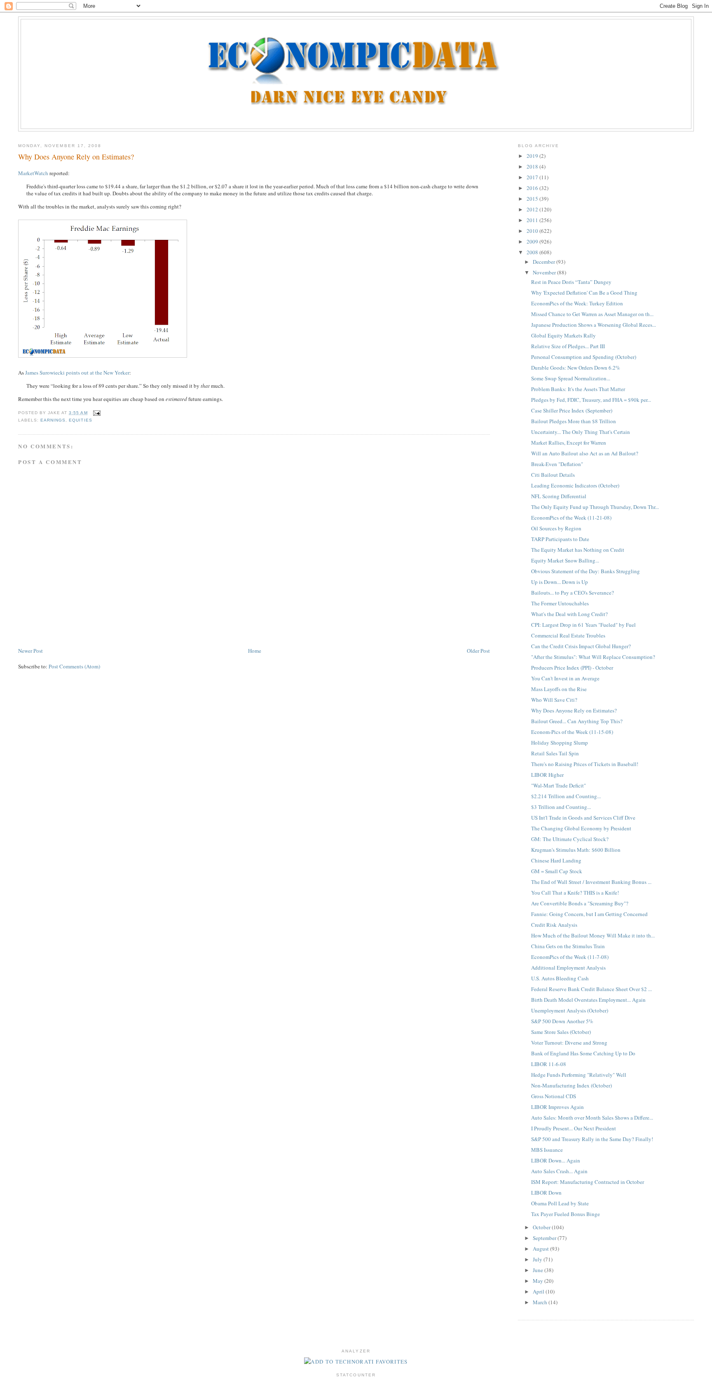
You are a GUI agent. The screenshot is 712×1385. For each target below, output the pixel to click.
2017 (533, 177)
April (539, 1291)
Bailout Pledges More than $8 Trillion (573, 421)
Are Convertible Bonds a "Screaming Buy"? (579, 903)
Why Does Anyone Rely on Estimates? (76, 157)
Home (254, 650)
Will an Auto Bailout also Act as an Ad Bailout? (584, 453)
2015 (533, 198)
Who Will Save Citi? (554, 699)
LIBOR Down (546, 1192)
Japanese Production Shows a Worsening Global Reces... (593, 324)
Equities (80, 420)
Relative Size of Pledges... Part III (568, 346)
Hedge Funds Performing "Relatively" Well (578, 1074)
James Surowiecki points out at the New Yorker (77, 372)
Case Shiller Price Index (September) (571, 410)
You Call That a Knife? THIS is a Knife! (575, 892)
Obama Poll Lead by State (560, 1203)
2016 (533, 188)
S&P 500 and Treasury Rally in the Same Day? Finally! (592, 1139)
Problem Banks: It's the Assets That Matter (578, 389)
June (538, 1270)
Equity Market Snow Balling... (565, 560)
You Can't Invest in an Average (565, 678)
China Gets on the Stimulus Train (568, 946)
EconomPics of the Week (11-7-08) (570, 957)
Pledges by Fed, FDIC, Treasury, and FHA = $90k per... (591, 399)
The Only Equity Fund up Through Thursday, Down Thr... (595, 507)
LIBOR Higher (547, 774)
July (538, 1259)
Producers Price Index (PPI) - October (572, 667)
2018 (533, 166)
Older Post (478, 650)
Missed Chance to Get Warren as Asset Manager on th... (592, 314)
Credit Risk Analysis (554, 924)
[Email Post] (95, 412)
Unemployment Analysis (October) (569, 1010)
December (544, 261)
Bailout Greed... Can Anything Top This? (577, 721)
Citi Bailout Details (553, 474)
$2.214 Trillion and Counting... (566, 796)
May (538, 1280)
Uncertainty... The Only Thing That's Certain (580, 432)
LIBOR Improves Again (557, 1107)
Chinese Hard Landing (556, 860)
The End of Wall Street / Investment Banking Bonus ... (591, 882)
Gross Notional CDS (553, 1096)
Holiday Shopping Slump (559, 742)
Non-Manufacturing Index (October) (571, 1085)
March (540, 1302)
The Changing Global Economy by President (581, 828)
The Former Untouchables (560, 603)
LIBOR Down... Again (555, 1160)
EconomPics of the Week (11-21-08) (571, 517)
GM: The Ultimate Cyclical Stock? (570, 839)
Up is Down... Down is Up (559, 582)
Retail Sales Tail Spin (555, 753)
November (545, 272)
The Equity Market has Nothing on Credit (577, 549)
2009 (533, 241)
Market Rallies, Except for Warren (568, 442)
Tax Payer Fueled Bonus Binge (565, 1214)
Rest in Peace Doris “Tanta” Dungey (571, 282)
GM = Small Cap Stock (556, 871)
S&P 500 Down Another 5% (562, 1021)
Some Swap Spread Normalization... (570, 378)
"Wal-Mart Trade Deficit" (558, 785)
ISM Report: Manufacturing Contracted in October (587, 1182)
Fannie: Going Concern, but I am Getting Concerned (589, 914)
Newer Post (30, 650)
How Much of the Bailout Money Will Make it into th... (593, 935)
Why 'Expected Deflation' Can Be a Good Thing (584, 292)
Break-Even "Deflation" (557, 464)
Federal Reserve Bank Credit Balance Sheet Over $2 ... (591, 989)
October (542, 1227)
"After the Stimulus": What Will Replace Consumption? (593, 657)
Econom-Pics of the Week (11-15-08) (572, 732)
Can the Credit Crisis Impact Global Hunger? (581, 646)
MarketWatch (33, 173)
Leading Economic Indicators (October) (575, 485)
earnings (53, 420)
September (545, 1238)
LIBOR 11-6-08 (548, 1064)
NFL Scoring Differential (558, 496)
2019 (533, 155)
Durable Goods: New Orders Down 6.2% (575, 367)
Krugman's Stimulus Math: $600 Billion (576, 849)
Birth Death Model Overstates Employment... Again (588, 999)
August (541, 1248)
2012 (533, 209)
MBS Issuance (547, 1149)
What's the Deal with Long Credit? (569, 614)
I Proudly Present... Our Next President (573, 1128)
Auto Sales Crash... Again (559, 1171)
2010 (533, 230)
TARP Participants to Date (560, 539)
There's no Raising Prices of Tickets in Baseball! (584, 764)
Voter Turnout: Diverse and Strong (569, 1042)
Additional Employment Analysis (568, 967)
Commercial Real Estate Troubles (568, 635)
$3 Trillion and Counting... (561, 807)
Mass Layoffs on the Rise (559, 689)
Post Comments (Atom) (74, 666)
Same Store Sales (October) (561, 1032)
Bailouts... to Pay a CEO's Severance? (572, 592)
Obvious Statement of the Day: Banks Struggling (585, 571)
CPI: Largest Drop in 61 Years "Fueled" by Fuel (583, 624)
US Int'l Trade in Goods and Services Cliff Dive (583, 817)
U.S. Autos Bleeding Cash (560, 978)
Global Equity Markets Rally (563, 335)
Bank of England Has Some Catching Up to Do (583, 1053)
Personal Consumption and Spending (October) (583, 357)
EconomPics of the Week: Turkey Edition (577, 303)
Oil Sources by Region (556, 528)
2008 (533, 252)
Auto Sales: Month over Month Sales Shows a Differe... (592, 1117)
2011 (533, 220)
